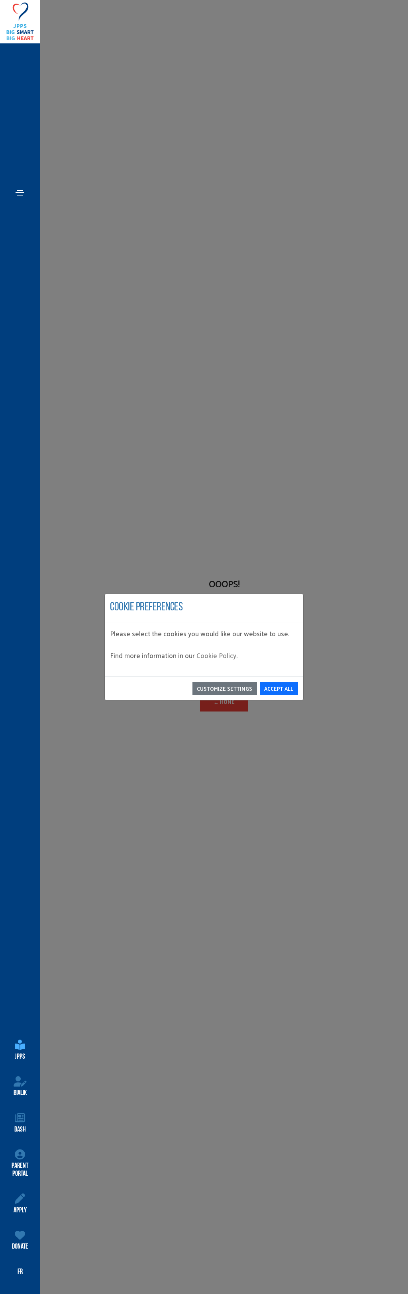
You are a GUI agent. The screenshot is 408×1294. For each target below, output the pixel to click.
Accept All (278, 688)
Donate (20, 1247)
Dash (20, 1130)
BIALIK (20, 1093)
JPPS (20, 1057)
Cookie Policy (216, 655)
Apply (20, 1210)
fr (20, 1272)
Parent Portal (20, 1170)
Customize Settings (224, 688)
